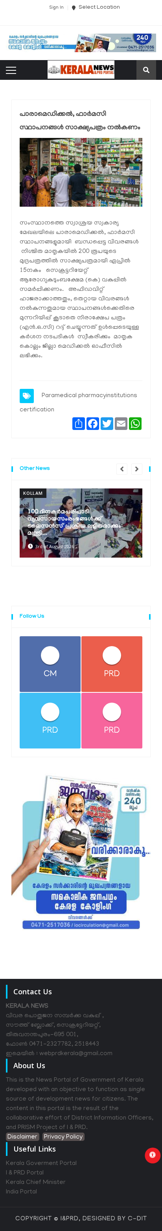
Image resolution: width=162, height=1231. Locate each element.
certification (37, 410)
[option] (81, 523)
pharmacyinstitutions (107, 396)
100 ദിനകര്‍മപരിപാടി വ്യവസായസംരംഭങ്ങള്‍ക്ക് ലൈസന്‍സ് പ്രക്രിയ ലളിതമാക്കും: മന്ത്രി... (75, 523)
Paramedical (59, 396)
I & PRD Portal (25, 1173)
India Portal (21, 1192)
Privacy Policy (63, 1137)
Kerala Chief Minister (36, 1182)
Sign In (56, 8)
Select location (98, 8)
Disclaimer (22, 1137)
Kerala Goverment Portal (41, 1163)
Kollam (33, 493)
